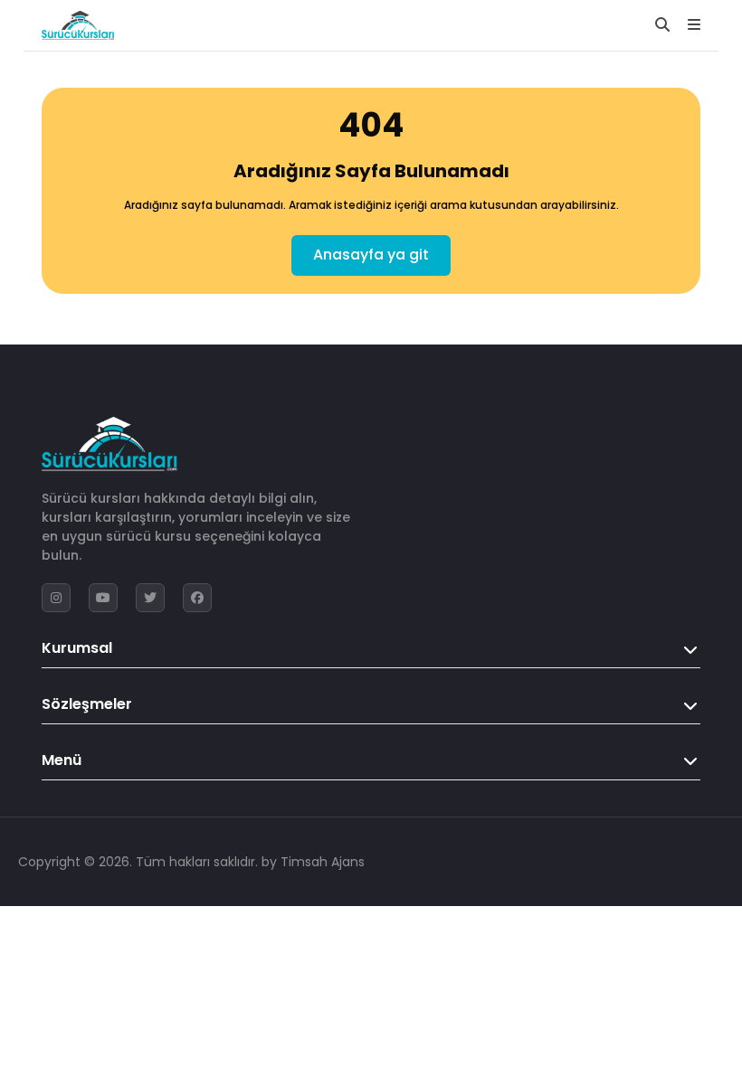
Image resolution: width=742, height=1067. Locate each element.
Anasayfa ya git (371, 254)
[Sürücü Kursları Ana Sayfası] (78, 25)
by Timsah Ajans (313, 862)
